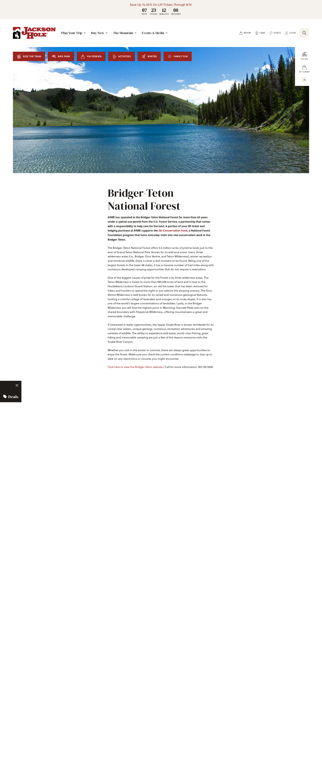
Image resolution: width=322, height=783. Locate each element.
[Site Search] (304, 33)
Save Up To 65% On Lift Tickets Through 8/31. (161, 5)
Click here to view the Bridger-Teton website (135, 367)
